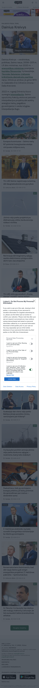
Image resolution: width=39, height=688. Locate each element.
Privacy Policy (31, 386)
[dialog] (19, 344)
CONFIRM (12, 379)
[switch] (31, 344)
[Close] (35, 302)
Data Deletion (7, 386)
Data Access (19, 386)
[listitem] (19, 338)
